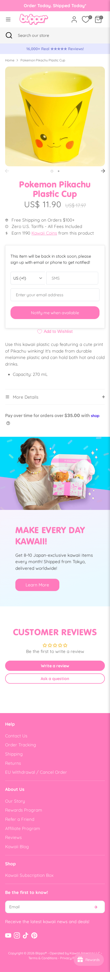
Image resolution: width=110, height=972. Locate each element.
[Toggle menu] (8, 19)
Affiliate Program (22, 828)
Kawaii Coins (44, 233)
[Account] (74, 17)
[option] (55, 48)
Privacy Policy (71, 958)
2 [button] (58, 171)
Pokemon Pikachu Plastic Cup (42, 60)
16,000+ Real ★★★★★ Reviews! (55, 48)
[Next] (103, 171)
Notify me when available (55, 312)
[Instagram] (17, 935)
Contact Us (16, 735)
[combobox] (39, 35)
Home (9, 60)
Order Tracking (20, 744)
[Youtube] (8, 935)
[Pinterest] (34, 935)
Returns (13, 763)
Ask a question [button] (55, 678)
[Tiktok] (26, 935)
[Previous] (7, 171)
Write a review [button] (55, 665)
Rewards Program (23, 810)
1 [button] (52, 171)
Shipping (14, 754)
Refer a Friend (19, 819)
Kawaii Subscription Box (29, 875)
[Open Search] (9, 35)
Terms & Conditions (42, 958)
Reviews (13, 837)
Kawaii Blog (17, 846)
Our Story (15, 801)
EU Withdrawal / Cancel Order (36, 772)
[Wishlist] (85, 19)
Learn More (37, 584)
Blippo (40, 953)
